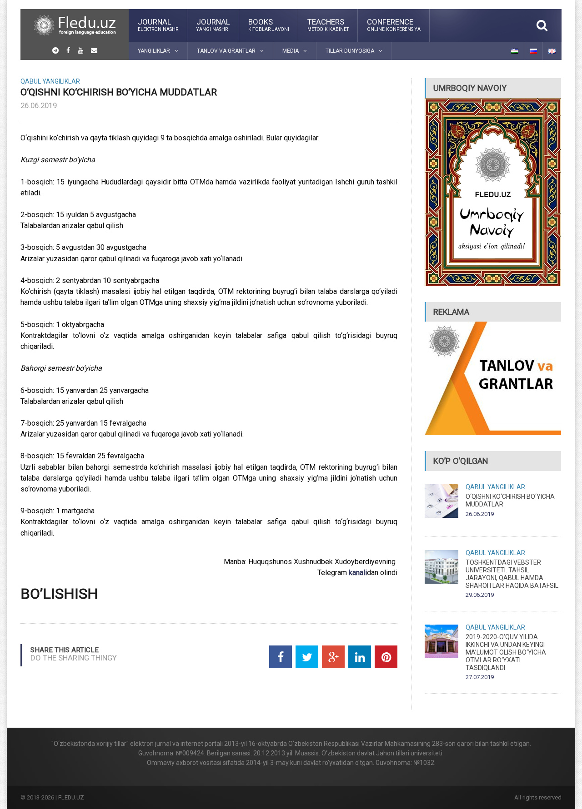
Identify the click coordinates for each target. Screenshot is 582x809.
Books (268, 24)
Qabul (30, 81)
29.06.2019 (480, 594)
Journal (158, 24)
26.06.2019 (38, 105)
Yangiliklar (61, 81)
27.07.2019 (480, 677)
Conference (394, 24)
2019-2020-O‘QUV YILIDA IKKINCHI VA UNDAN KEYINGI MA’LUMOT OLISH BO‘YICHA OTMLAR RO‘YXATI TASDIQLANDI (506, 652)
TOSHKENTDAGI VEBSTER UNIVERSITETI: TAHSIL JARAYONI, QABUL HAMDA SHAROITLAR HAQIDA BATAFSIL (512, 574)
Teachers (328, 24)
